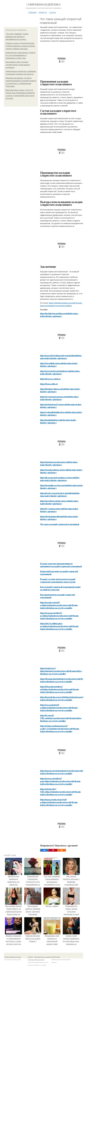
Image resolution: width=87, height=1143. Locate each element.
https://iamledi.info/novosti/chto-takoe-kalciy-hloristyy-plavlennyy (58, 421)
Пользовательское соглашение (42, 957)
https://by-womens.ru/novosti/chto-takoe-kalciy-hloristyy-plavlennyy (59, 510)
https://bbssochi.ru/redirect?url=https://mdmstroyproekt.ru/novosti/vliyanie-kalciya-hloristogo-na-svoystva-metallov (59, 689)
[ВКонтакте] (44, 850)
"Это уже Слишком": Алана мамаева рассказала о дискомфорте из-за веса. (17, 36)
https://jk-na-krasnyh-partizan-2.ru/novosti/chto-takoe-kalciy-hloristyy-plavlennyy (60, 479)
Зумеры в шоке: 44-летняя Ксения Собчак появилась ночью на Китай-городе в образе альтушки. (20, 46)
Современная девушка (44, 4)
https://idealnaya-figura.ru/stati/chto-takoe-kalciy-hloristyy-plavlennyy (60, 390)
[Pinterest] (53, 850)
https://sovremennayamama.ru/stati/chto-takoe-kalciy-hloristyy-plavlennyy (59, 398)
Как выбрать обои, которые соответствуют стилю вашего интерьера (18, 64)
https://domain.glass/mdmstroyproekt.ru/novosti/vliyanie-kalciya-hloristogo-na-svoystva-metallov (63, 680)
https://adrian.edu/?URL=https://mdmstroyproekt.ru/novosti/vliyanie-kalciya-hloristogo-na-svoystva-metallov (60, 791)
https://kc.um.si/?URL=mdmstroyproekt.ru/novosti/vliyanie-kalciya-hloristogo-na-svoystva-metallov (61, 718)
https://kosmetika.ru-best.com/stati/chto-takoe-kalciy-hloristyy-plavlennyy (61, 487)
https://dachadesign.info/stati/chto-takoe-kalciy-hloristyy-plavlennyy (59, 518)
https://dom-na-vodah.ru (50, 378)
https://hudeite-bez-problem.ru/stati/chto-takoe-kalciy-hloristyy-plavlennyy (59, 315)
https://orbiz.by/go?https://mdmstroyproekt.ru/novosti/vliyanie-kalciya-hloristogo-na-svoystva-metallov (61, 671)
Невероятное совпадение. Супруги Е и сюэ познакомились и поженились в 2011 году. (20, 55)
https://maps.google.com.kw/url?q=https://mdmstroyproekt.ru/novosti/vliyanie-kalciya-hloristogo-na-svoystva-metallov (59, 802)
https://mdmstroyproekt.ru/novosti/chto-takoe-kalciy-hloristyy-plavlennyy (59, 463)
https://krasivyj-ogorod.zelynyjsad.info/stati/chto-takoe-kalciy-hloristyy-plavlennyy (60, 494)
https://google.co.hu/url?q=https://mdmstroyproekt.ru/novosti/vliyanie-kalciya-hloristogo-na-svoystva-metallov (59, 605)
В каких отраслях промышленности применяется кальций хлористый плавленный (61, 565)
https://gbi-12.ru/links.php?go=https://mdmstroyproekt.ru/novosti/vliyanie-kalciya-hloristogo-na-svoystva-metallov (59, 626)
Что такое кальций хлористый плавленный (59, 524)
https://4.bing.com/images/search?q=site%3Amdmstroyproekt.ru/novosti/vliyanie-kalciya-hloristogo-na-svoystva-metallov (59, 728)
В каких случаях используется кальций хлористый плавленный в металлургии (57, 580)
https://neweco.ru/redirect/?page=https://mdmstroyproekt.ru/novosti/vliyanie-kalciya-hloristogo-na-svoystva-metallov (60, 781)
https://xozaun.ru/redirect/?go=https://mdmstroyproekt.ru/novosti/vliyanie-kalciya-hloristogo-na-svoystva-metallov (59, 615)
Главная (32, 12)
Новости (43, 12)
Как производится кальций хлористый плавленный (57, 596)
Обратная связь (55, 957)
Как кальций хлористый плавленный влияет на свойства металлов (60, 588)
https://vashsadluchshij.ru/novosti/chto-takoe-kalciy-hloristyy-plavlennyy (61, 413)
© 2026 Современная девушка (12, 957)
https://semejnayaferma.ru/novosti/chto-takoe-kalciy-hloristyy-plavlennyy (61, 471)
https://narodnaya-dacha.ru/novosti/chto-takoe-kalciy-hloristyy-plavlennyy (59, 502)
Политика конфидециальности (36, 959)
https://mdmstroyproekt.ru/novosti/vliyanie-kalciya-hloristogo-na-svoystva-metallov (61, 304)
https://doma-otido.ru (49, 383)
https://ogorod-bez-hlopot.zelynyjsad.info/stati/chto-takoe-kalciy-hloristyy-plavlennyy (61, 357)
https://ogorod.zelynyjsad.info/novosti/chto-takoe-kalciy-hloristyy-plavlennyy (60, 372)
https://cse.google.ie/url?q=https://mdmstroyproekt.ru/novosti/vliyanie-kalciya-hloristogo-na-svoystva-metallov (59, 707)
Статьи (52, 12)
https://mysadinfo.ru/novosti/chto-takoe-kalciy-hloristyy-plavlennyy (59, 365)
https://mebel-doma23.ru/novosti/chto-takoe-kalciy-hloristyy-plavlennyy (61, 406)
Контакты (30, 957)
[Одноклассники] (61, 850)
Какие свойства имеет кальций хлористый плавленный (59, 573)
